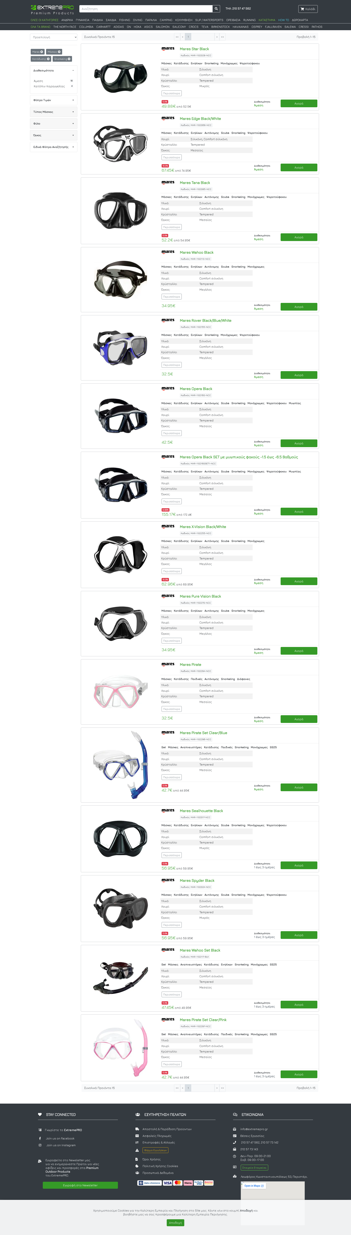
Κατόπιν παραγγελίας (49, 86)
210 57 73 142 (269, 1142)
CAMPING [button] (166, 20)
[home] (52, 9)
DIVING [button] (137, 20)
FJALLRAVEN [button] (273, 26)
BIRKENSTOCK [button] (220, 26)
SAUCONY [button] (179, 26)
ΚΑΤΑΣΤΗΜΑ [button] (267, 20)
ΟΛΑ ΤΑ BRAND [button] (40, 26)
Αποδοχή (175, 1222)
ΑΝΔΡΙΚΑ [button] (67, 20)
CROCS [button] (194, 26)
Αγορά (299, 103)
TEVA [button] (204, 26)
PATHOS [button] (317, 26)
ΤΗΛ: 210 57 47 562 (238, 8)
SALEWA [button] (290, 26)
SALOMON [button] (162, 26)
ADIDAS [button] (119, 26)
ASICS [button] (148, 26)
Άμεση (38, 81)
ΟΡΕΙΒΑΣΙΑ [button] (233, 20)
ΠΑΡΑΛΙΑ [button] (151, 20)
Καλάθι (310, 9)
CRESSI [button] (304, 26)
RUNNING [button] (249, 20)
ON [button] (129, 26)
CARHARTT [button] (103, 26)
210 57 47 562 (250, 1142)
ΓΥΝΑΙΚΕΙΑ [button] (82, 20)
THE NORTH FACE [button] (64, 26)
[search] (216, 8)
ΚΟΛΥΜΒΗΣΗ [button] (183, 20)
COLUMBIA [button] (86, 26)
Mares (36, 51)
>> (222, 36)
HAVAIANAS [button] (241, 26)
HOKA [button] (137, 26)
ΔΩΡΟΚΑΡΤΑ (300, 20)
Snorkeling (61, 58)
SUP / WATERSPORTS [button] (209, 20)
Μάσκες (53, 51)
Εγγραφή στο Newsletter (80, 1185)
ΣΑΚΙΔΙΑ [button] (111, 20)
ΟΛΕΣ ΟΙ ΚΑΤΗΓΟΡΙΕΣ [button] (44, 20)
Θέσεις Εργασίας (252, 1135)
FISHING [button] (124, 20)
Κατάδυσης (39, 58)
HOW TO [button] (283, 20)
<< (177, 36)
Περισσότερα (171, 93)
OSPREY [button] (257, 26)
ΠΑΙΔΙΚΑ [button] (97, 20)
